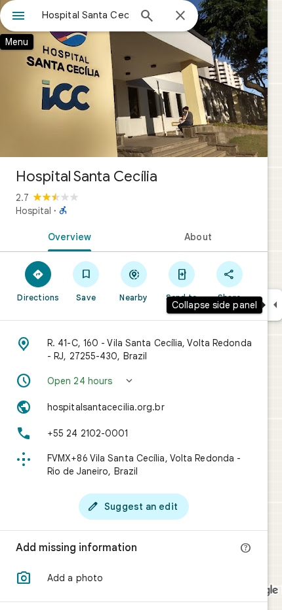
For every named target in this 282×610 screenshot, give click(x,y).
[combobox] (85, 15)
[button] (134, 381)
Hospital (33, 211)
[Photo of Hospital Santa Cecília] (134, 78)
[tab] (67, 235)
